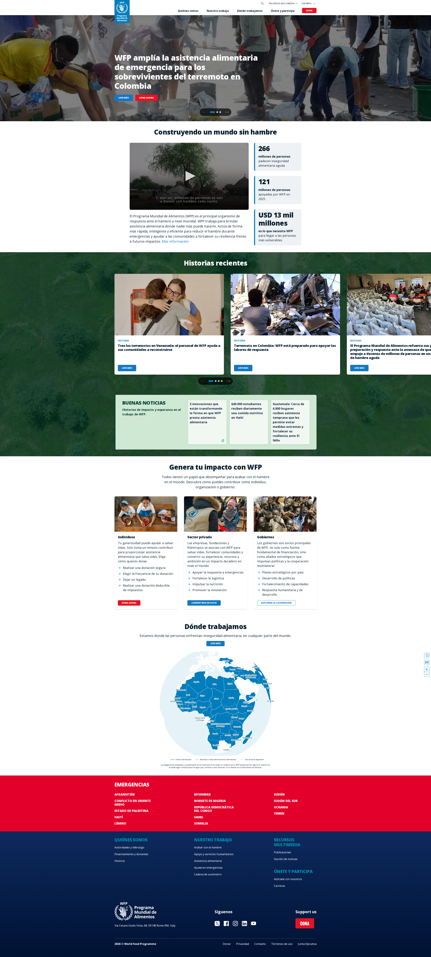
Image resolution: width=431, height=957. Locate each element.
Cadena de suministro (208, 874)
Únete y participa (282, 11)
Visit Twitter (217, 923)
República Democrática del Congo (214, 809)
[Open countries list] (426, 655)
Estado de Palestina (131, 811)
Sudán (279, 794)
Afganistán (124, 794)
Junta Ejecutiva (307, 944)
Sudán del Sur (286, 801)
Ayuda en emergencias (208, 867)
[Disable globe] (426, 662)
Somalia (201, 823)
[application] (189, 176)
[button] (227, 112)
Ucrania (281, 807)
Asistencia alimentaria (208, 861)
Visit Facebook (226, 923)
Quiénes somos (188, 11)
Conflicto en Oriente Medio (132, 802)
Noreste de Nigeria (210, 801)
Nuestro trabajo (218, 11)
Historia (119, 861)
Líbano (120, 823)
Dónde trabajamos (249, 11)
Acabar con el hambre (208, 847)
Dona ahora (146, 97)
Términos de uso (282, 944)
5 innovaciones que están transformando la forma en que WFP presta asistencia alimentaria (206, 413)
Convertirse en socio (204, 602)
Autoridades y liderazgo (129, 847)
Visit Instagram (235, 923)
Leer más (124, 97)
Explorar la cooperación (276, 602)
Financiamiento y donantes (131, 854)
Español (307, 3)
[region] (215, 703)
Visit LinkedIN (244, 923)
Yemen (279, 813)
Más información (175, 241)
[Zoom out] (426, 674)
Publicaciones (282, 852)
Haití (118, 817)
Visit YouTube (253, 923)
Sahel (198, 817)
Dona (309, 10)
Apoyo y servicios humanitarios (214, 854)
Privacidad (242, 944)
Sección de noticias (285, 859)
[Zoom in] (426, 669)
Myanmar (202, 794)
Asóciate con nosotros (288, 879)
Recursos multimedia (282, 3)
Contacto (260, 944)
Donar (227, 944)
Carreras (279, 886)
